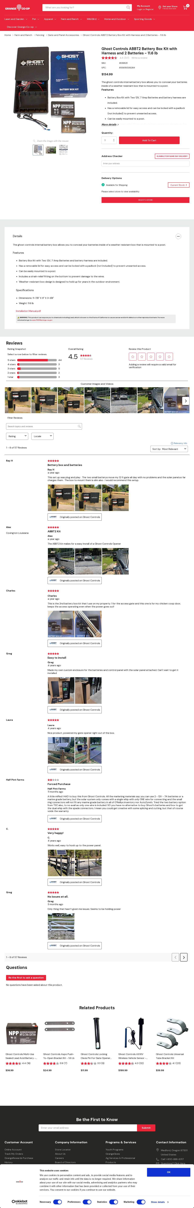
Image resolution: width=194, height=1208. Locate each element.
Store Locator (63, 1149)
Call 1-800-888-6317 (172, 1159)
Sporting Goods (143, 19)
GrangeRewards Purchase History (19, 1160)
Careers (59, 1158)
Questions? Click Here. (173, 1163)
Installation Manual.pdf (28, 311)
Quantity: (107, 132)
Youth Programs (114, 1149)
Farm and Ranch (70, 19)
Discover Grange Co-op (20, 26)
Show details (158, 1202)
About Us (60, 1153)
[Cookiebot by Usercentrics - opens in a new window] (19, 1202)
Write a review (139, 58)
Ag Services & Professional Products (120, 1160)
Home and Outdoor (115, 19)
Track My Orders (14, 1153)
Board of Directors (65, 1162)
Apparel (48, 19)
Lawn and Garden (14, 19)
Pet (34, 19)
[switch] (87, 1202)
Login (140, 9)
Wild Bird (91, 19)
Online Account (13, 1149)
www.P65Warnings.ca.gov (42, 320)
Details (17, 236)
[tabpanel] (22, 1049)
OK (169, 1172)
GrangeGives (113, 1153)
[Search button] (128, 7)
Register (150, 9)
